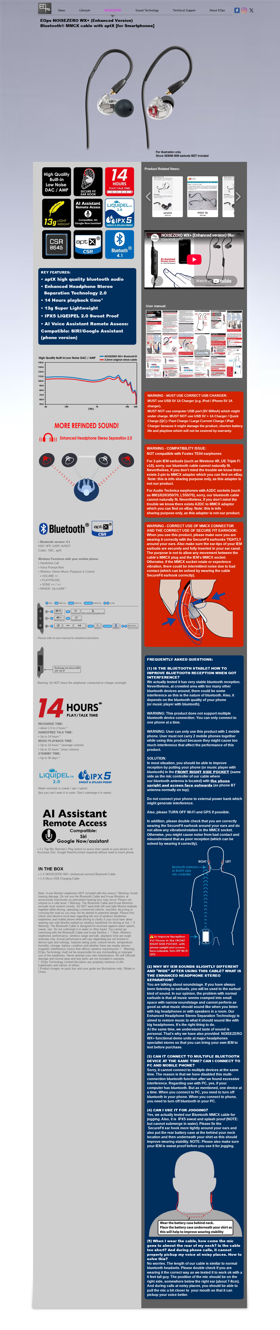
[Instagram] (244, 10)
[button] (88, 213)
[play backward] (148, 196)
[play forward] (238, 196)
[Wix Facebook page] (237, 10)
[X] (251, 10)
